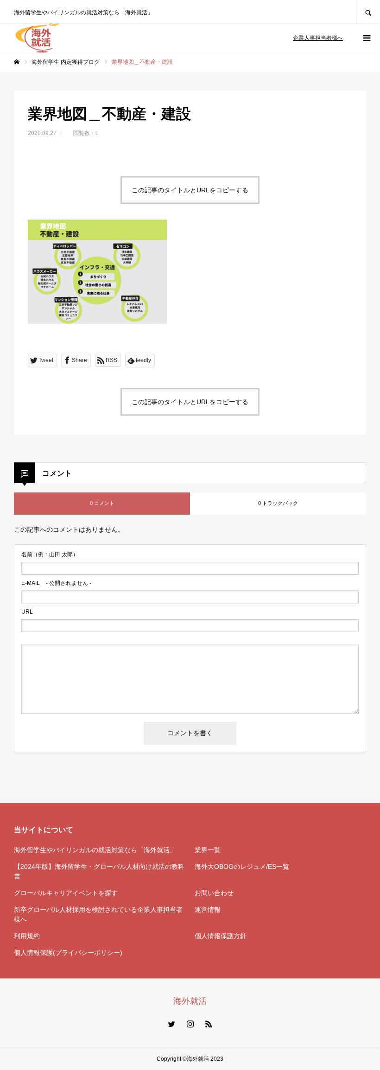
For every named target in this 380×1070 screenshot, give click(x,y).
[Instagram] (190, 1023)
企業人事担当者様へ (318, 38)
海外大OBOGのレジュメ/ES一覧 (242, 866)
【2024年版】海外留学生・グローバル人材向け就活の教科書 (99, 871)
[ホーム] (16, 62)
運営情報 (208, 909)
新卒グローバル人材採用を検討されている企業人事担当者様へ (98, 914)
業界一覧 (208, 850)
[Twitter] (171, 1023)
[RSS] (208, 1023)
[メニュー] (366, 38)
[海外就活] (37, 38)
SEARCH (368, 12)
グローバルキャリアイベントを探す (66, 893)
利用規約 (27, 936)
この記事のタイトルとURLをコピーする (190, 190)
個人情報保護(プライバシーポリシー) (68, 952)
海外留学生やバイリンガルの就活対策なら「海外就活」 (95, 850)
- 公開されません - (56, 583)
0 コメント (102, 503)
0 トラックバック (278, 503)
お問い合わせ (214, 893)
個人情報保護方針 (221, 936)
